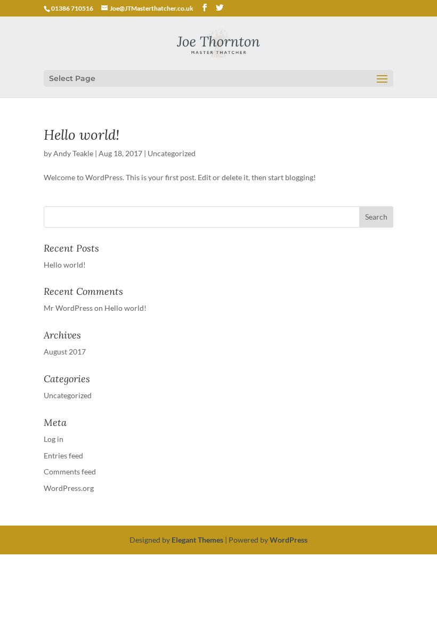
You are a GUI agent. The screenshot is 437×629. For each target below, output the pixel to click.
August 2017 (65, 351)
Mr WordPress (68, 307)
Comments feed (70, 471)
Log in (53, 438)
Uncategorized (172, 153)
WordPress (288, 539)
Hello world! (81, 134)
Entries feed (63, 455)
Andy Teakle (73, 153)
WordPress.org (69, 488)
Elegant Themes (197, 539)
